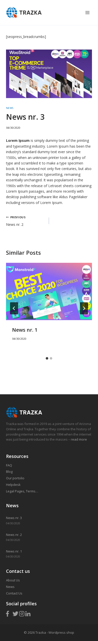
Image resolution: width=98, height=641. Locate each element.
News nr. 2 (16, 221)
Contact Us (14, 593)
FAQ (9, 465)
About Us (13, 580)
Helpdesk (13, 484)
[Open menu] (87, 12)
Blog (9, 471)
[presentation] (49, 291)
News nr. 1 (24, 329)
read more (78, 439)
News (10, 108)
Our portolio (15, 478)
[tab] (47, 358)
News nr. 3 (14, 518)
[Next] (84, 308)
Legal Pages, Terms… (22, 491)
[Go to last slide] (14, 308)
